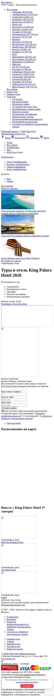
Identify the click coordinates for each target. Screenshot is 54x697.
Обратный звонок (27, 654)
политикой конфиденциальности (27, 682)
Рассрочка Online (20, 102)
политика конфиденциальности (29, 674)
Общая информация (16, 167)
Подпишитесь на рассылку (25, 122)
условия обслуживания (12, 677)
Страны (10, 641)
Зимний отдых (13, 644)
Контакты (11, 619)
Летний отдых (13, 646)
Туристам (11, 97)
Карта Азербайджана (16, 169)
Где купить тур (8, 659)
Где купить (17, 99)
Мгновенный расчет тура (13, 605)
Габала (10, 181)
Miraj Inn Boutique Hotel (12, 542)
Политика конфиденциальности (27, 119)
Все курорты (7, 186)
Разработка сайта (9, 664)
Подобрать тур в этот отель (14, 304)
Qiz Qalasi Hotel (8, 570)
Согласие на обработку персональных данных (26, 417)
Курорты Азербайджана (18, 164)
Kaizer (4, 597)
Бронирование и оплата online (26, 109)
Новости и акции (20, 112)
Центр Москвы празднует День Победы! (20, 258)
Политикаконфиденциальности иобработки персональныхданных (19, 626)
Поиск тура (12, 92)
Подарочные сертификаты (24, 114)
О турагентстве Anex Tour (24, 107)
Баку (9, 179)
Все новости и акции (11, 261)
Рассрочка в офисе (21, 104)
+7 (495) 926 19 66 (27, 131)
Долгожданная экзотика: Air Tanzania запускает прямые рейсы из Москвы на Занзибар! (23, 212)
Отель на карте (14, 423)
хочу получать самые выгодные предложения (25, 411)
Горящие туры (13, 94)
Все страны (12, 9)
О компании (12, 617)
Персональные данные (23, 117)
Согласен (27, 686)
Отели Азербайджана (17, 162)
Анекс (32, 609)
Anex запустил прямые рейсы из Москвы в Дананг (25, 236)
